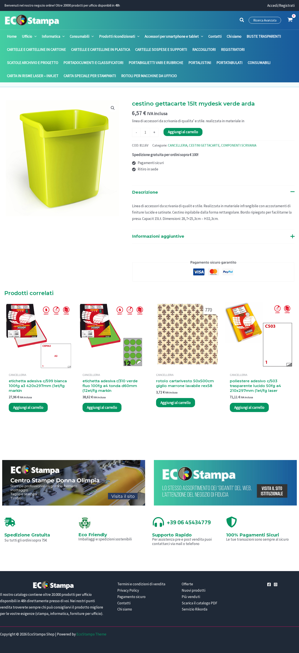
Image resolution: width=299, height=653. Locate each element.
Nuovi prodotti (193, 590)
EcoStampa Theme (91, 634)
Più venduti (191, 596)
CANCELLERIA (177, 145)
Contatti (123, 603)
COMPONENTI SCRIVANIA (238, 145)
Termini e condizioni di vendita (141, 584)
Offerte (187, 584)
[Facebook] (269, 584)
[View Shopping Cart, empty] (290, 20)
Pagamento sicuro (131, 596)
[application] (34, 36)
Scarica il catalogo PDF (199, 603)
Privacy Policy (128, 590)
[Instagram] (276, 584)
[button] (242, 21)
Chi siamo (124, 609)
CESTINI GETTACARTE (204, 145)
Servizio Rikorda (194, 609)
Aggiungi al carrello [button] (28, 407)
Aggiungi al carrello (183, 131)
